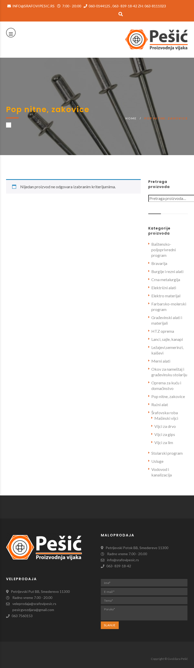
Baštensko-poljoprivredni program (163, 250)
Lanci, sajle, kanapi (167, 339)
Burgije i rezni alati (167, 271)
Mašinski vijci (166, 418)
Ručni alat (159, 404)
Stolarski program (167, 453)
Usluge (157, 461)
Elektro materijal (165, 295)
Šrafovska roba (164, 412)
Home (131, 118)
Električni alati (163, 287)
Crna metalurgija (165, 279)
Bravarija (159, 263)
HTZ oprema (162, 331)
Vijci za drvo (165, 426)
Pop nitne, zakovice (168, 396)
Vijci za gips (164, 434)
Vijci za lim (163, 442)
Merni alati (160, 361)
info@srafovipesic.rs (33, 6)
